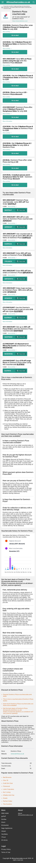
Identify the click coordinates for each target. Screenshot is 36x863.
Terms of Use (5, 852)
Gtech (3, 822)
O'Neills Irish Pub (8, 795)
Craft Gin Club (8, 783)
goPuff (3, 816)
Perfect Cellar (7, 801)
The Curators (7, 804)
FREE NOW (5, 813)
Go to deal (15, 35)
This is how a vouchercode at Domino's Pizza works (18, 700)
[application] (18, 564)
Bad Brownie (7, 777)
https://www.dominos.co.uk (19, 21)
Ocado (5, 798)
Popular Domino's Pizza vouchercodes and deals (17, 695)
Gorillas (3, 819)
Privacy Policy (6, 849)
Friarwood (6, 786)
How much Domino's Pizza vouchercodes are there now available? (18, 704)
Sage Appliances (6, 828)
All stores (4, 840)
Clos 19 (5, 780)
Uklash (3, 831)
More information (7, 121)
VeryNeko (4, 834)
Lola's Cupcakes (8, 789)
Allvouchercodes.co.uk (18, 2)
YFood (3, 837)
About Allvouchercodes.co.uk (25, 814)
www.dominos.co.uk (17, 754)
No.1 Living (6, 792)
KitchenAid (4, 825)
